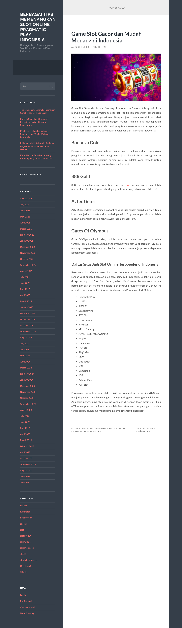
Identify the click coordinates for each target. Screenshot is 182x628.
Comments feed (27, 607)
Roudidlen (99, 47)
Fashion (23, 505)
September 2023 (28, 404)
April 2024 (25, 361)
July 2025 (25, 277)
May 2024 (25, 355)
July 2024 (25, 343)
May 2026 (25, 216)
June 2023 (25, 422)
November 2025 (28, 253)
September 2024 (28, 331)
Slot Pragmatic (27, 548)
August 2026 (26, 198)
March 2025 (26, 301)
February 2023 (27, 446)
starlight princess (28, 560)
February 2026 (27, 234)
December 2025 (27, 247)
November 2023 (28, 392)
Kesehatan (25, 511)
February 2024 (27, 373)
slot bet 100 (26, 535)
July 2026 (25, 204)
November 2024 (28, 319)
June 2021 (25, 476)
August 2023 (26, 410)
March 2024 (26, 367)
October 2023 (27, 398)
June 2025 (25, 283)
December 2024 (27, 313)
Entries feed (26, 601)
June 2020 (25, 482)
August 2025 (26, 271)
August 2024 (26, 337)
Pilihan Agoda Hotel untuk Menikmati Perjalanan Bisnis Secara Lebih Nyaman (37, 146)
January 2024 (26, 379)
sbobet (23, 523)
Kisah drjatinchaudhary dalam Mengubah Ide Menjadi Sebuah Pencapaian (34, 134)
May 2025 (25, 289)
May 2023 (25, 428)
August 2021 (26, 470)
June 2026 (25, 210)
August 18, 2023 (80, 47)
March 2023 (26, 440)
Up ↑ (148, 431)
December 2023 (27, 386)
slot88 (23, 554)
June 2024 (25, 349)
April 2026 (25, 222)
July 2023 (25, 416)
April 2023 (25, 434)
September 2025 (28, 265)
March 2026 (26, 228)
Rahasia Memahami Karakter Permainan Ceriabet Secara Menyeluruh (34, 122)
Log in (23, 595)
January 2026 (26, 240)
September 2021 (28, 464)
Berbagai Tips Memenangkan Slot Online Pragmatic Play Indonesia (38, 27)
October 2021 (27, 458)
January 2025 (26, 307)
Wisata (23, 572)
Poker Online (26, 517)
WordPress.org (27, 613)
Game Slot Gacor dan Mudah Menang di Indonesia (106, 37)
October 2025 (27, 259)
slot (22, 529)
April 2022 (25, 452)
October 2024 (27, 325)
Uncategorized (27, 566)
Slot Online (25, 542)
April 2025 (25, 295)
